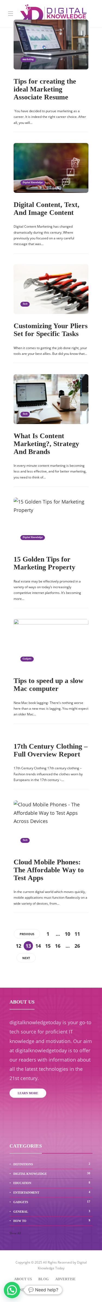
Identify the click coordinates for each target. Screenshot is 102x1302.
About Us (23, 1279)
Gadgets (27, 658)
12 (18, 946)
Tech (25, 304)
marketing (28, 59)
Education (51, 1183)
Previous (27, 934)
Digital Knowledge (33, 182)
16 (57, 946)
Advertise (65, 1279)
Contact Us (25, 1290)
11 (77, 934)
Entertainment (51, 1192)
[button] (12, 1290)
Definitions (51, 1164)
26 (77, 946)
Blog (43, 1279)
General (51, 1211)
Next (26, 958)
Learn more (28, 1093)
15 (48, 946)
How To (51, 1220)
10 (67, 934)
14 (38, 946)
